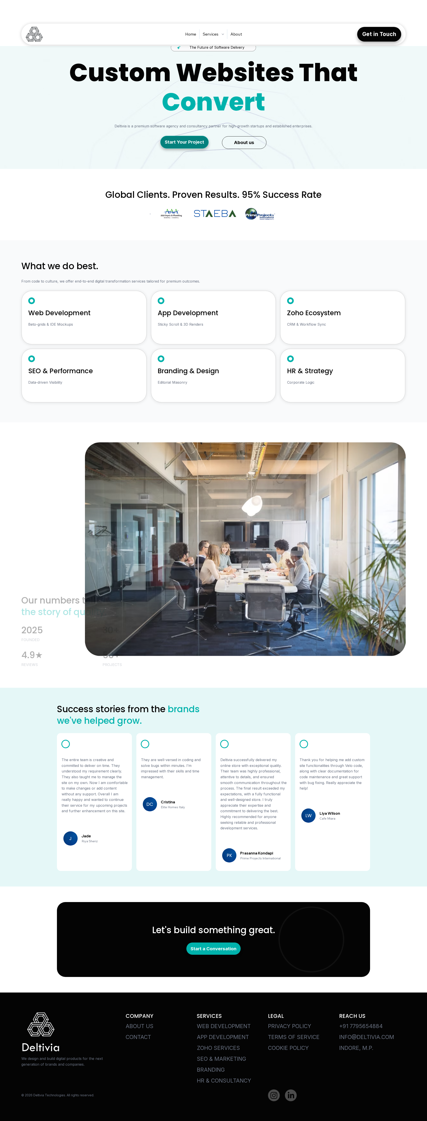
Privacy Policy (289, 1026)
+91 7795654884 (361, 1026)
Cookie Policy (288, 1048)
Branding (211, 1069)
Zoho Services (218, 1048)
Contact (138, 1037)
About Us (139, 1026)
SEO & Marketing (221, 1058)
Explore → (37, 334)
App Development (223, 1037)
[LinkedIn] (291, 1095)
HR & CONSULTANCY (224, 1080)
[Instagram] (274, 1095)
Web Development (224, 1026)
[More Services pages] (223, 34)
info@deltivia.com (366, 1037)
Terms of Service (294, 1037)
